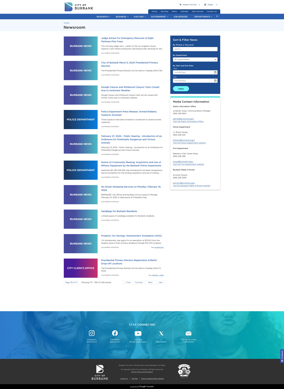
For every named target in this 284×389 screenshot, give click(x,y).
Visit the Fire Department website (188, 164)
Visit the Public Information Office (188, 121)
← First (127, 282)
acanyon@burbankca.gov (184, 183)
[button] (217, 16)
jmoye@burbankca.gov (183, 162)
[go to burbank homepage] (79, 6)
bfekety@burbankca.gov (184, 140)
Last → (162, 282)
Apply (181, 89)
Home (66, 23)
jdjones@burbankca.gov (183, 119)
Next (150, 282)
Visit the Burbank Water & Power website (191, 186)
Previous (139, 282)
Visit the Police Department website (189, 143)
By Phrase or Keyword (183, 45)
